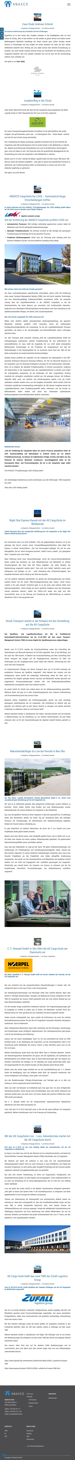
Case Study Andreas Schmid (37, 24)
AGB (28, 1436)
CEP (6, 1436)
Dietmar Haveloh (49, 28)
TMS (6, 1431)
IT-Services (30, 1394)
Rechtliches (31, 1426)
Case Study (20, 61)
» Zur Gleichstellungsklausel (35, 1446)
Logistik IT (8, 1426)
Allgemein (25, 28)
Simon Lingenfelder (49, 956)
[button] (4, 1456)
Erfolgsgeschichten (34, 28)
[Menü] (67, 4)
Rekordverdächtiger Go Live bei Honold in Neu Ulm (37, 751)
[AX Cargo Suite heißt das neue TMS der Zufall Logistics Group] (37, 1269)
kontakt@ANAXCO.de (15, 1414)
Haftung (29, 1433)
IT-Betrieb (29, 1397)
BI (5, 1433)
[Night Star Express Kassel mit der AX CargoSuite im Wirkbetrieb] (37, 513)
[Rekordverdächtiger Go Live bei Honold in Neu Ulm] (37, 744)
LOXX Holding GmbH (19, 488)
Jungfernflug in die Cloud (37, 100)
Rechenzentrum (33, 1403)
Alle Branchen (52, 1398)
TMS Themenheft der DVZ (27, 113)
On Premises (33, 1400)
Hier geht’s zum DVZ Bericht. (15, 173)
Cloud (30, 1406)
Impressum (30, 1431)
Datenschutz (30, 1439)
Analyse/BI (52, 1394)
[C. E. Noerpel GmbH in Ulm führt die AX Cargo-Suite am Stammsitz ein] (37, 941)
